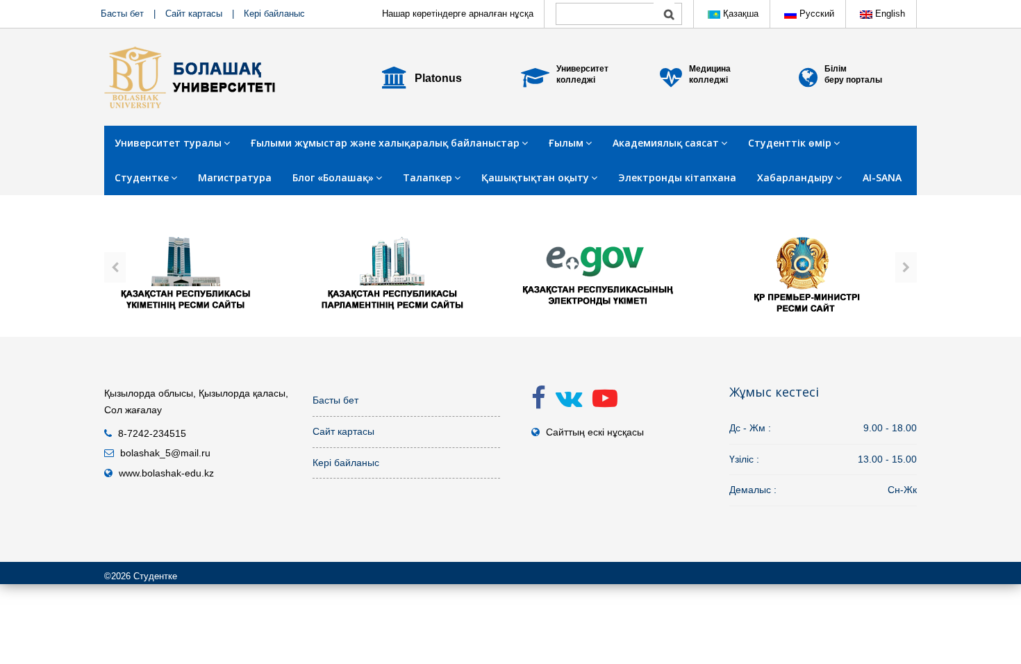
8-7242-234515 (152, 433)
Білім (835, 69)
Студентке (142, 177)
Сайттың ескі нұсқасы (595, 432)
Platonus (438, 78)
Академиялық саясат (666, 142)
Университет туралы (168, 142)
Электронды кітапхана (677, 177)
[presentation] (115, 267)
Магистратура (235, 177)
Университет (582, 69)
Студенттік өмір (789, 142)
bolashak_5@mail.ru (165, 452)
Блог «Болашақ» (333, 177)
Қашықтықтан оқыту (535, 177)
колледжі (575, 80)
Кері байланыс (274, 13)
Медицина (710, 69)
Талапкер (427, 177)
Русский (815, 13)
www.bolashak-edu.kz (166, 473)
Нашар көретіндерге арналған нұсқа (457, 13)
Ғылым (566, 142)
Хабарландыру (795, 177)
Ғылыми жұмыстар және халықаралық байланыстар (385, 142)
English (888, 13)
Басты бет (122, 13)
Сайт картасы (193, 13)
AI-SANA (882, 177)
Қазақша (739, 13)
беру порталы (853, 80)
